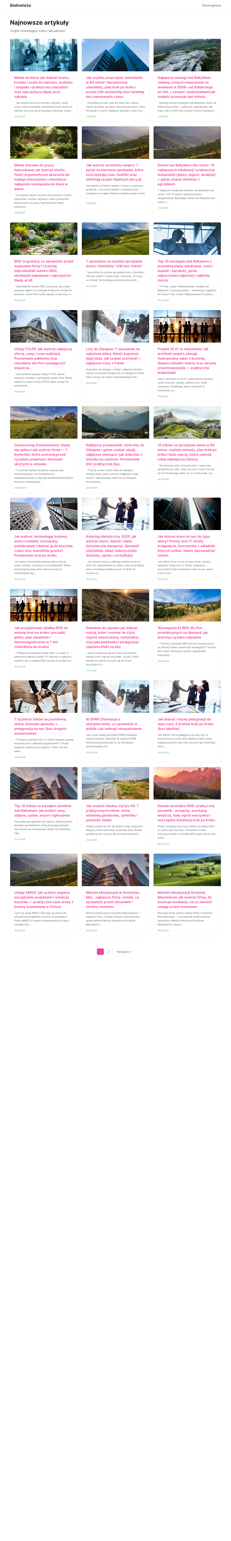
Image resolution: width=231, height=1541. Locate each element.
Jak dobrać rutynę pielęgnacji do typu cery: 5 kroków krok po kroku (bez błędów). (185, 724)
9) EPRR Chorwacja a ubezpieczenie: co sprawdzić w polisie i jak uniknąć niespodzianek (114, 724)
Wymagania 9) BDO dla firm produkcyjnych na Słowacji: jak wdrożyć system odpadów (183, 632)
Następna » (124, 951)
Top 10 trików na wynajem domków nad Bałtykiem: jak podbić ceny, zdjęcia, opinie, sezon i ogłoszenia (42, 810)
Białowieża (20, 5)
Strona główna (211, 5)
